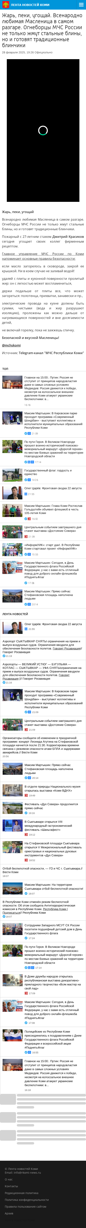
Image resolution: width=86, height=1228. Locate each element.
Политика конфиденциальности (27, 1200)
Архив (9, 1213)
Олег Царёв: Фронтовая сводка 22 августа (53, 488)
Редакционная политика (21, 1193)
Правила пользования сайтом (25, 1206)
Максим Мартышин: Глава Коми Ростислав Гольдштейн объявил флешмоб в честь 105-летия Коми (53, 509)
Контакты (11, 1186)
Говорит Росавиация (66, 648)
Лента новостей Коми (20, 1220)
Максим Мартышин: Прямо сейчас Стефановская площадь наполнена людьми (48, 595)
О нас (9, 1179)
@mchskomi (11, 345)
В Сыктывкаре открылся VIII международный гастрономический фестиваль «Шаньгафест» (48, 825)
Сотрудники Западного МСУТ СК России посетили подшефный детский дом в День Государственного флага (53, 929)
